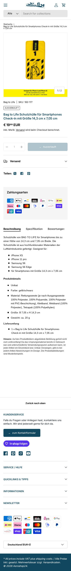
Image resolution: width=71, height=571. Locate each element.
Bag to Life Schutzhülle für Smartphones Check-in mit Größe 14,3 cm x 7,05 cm (35, 28)
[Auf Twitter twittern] (15, 173)
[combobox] (35, 13)
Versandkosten (51, 562)
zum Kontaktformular (24, 432)
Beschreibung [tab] (12, 229)
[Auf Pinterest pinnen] (28, 173)
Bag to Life (9, 102)
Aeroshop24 (20, 565)
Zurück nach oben (35, 403)
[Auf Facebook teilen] (21, 173)
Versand (20, 129)
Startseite (7, 24)
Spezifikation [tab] (34, 229)
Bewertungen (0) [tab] (58, 229)
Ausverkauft (49, 146)
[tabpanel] (35, 296)
